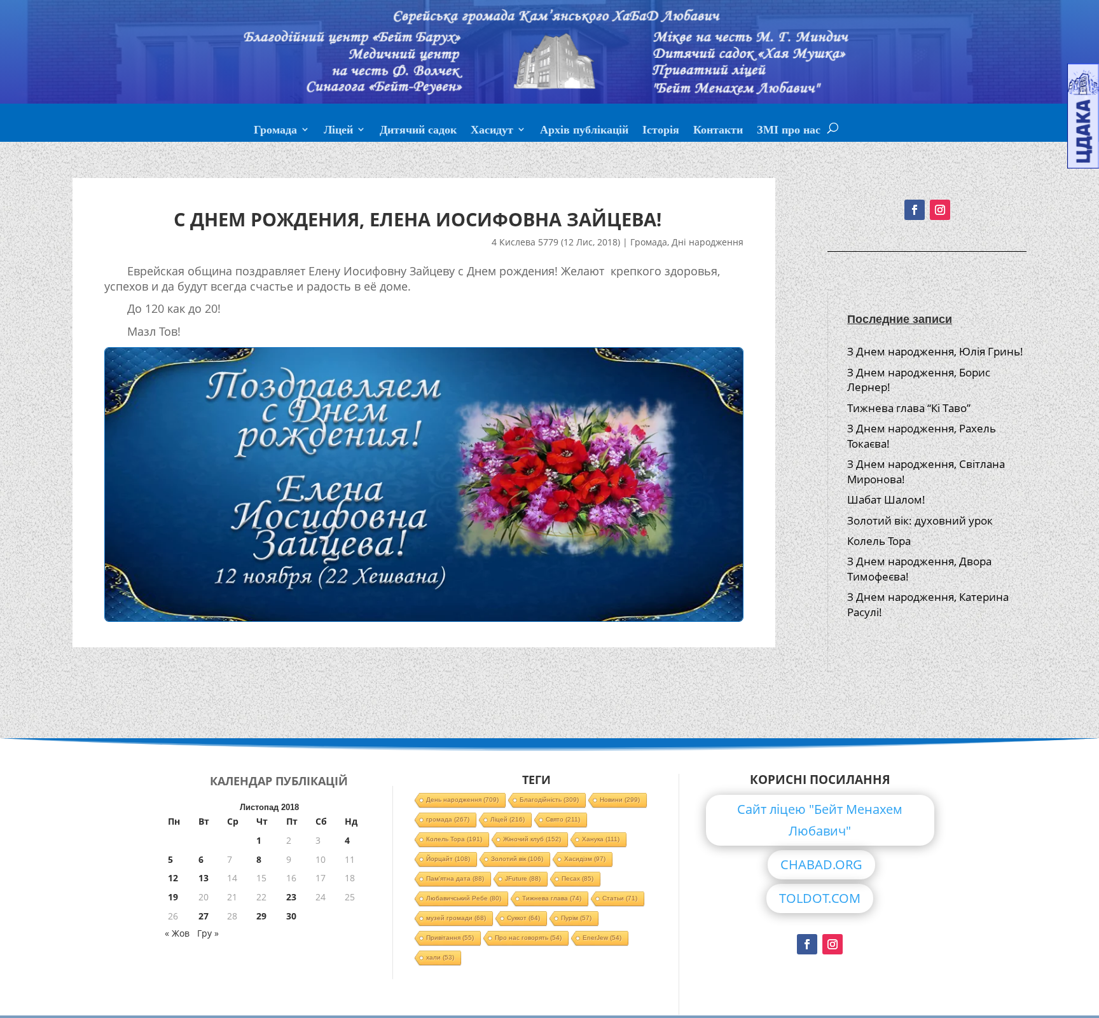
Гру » (208, 933)
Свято (563, 819)
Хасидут (492, 131)
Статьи (619, 898)
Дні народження (707, 242)
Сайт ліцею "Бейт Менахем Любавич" (819, 820)
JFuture (523, 878)
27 (203, 916)
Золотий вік (517, 858)
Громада (275, 131)
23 (291, 897)
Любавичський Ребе (463, 898)
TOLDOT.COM (820, 898)
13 (203, 878)
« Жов (177, 933)
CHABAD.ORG (821, 864)
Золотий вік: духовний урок (920, 520)
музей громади (456, 917)
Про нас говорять (528, 937)
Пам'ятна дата (455, 878)
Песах (577, 878)
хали (440, 957)
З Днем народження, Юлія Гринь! (935, 351)
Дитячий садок (418, 131)
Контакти (718, 131)
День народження (462, 799)
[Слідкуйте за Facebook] (914, 210)
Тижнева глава (551, 898)
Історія (660, 131)
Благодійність (549, 799)
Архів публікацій (584, 131)
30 (291, 916)
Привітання (450, 937)
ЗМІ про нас (788, 131)
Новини (620, 799)
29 (261, 916)
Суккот (523, 917)
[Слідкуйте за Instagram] (940, 210)
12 (173, 878)
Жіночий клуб (532, 839)
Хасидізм (584, 858)
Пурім (576, 917)
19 (173, 897)
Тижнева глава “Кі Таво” (909, 408)
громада (447, 819)
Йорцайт (448, 858)
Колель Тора (879, 540)
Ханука (600, 839)
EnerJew (602, 937)
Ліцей (338, 131)
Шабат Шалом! (886, 499)
